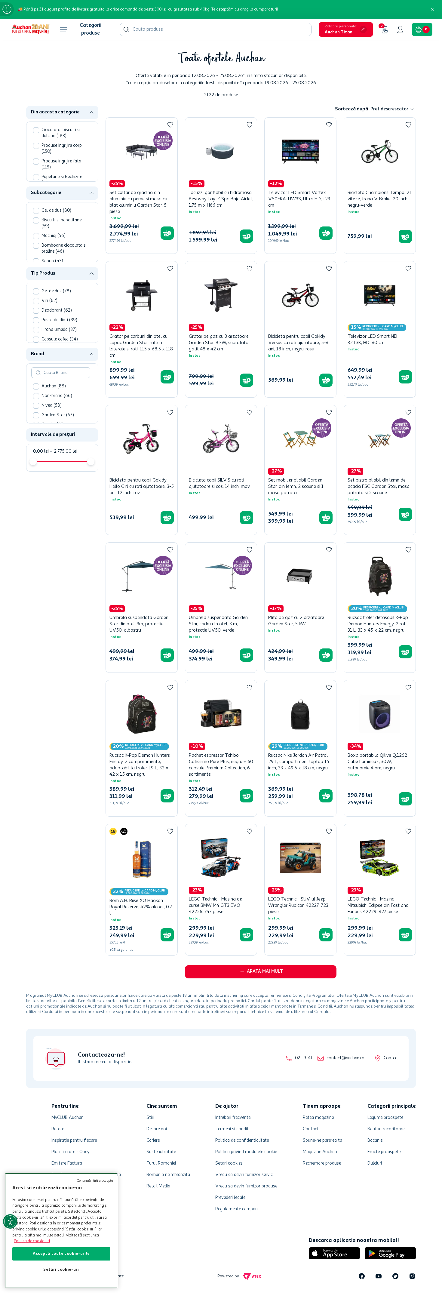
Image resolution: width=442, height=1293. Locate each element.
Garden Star (57, 415)
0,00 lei (41, 451)
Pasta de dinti (59, 320)
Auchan (53, 386)
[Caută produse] (126, 29)
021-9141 (303, 1058)
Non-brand (56, 396)
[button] (346, 29)
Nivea (51, 405)
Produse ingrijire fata (61, 164)
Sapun (52, 261)
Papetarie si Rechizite (61, 180)
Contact (391, 1058)
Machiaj (53, 236)
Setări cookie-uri (61, 1270)
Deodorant (56, 310)
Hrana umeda (59, 330)
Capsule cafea (59, 339)
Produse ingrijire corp (61, 148)
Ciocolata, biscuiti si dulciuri (60, 133)
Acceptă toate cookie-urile (61, 1254)
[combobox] (216, 29)
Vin (49, 301)
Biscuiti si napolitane (61, 223)
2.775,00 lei (63, 451)
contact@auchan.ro (345, 1058)
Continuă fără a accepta (95, 1181)
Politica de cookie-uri (32, 1241)
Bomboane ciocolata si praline (64, 248)
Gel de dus (56, 210)
